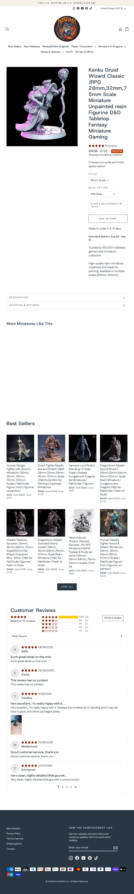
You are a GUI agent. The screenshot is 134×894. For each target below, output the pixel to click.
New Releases (32, 46)
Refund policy (13, 828)
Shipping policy (14, 843)
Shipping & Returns (24, 305)
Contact (11, 849)
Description (19, 297)
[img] (29, 647)
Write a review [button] (113, 618)
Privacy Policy (13, 833)
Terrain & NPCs (84, 51)
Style (93, 174)
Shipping (93, 155)
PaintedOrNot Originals (55, 46)
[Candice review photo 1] (16, 725)
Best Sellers (15, 46)
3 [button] (67, 787)
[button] (97, 146)
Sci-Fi (69, 51)
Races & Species (51, 51)
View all (67, 586)
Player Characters (82, 46)
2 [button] (62, 787)
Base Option (98, 187)
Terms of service (15, 838)
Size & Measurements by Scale (106, 205)
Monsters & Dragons (111, 46)
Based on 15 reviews (23, 621)
